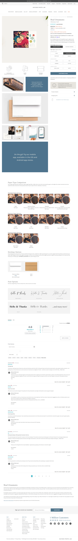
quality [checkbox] (9, 357)
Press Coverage (25, 530)
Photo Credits (24, 533)
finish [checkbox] (34, 357)
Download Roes (36, 527)
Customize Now (63, 73)
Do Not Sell (16, 518)
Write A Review (65, 338)
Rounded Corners (69, 46)
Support (8, 518)
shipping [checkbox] (38, 357)
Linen (56, 60)
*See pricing (52, 29)
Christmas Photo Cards (62, 16)
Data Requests (9, 530)
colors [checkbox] (18, 357)
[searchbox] (20, 347)
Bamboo (56, 63)
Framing (42, 527)
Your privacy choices (42, 538)
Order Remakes (9, 523)
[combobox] (11, 3)
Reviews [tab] (10, 319)
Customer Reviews (25, 524)
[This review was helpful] (66, 381)
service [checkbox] (14, 357)
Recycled (57, 56)
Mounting (43, 518)
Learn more (74, 49)
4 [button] (42, 476)
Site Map (8, 526)
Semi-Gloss (56, 68)
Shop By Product (36, 518)
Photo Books (43, 526)
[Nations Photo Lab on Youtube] (67, 524)
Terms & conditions (10, 538)
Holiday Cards (55, 16)
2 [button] (35, 476)
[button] (46, 326)
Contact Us (9, 520)
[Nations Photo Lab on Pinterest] (55, 524)
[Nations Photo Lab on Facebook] (51, 524)
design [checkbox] (26, 357)
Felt (69, 60)
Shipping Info (9, 524)
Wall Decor (43, 520)
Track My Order (9, 529)
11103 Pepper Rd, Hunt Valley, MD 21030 (29, 538)
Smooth (69, 56)
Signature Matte (69, 53)
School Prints (35, 526)
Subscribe (57, 510)
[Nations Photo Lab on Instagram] (63, 524)
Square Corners (56, 46)
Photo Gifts (43, 521)
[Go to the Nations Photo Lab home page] (39, 7)
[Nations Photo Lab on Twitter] (59, 524)
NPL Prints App (36, 529)
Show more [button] (43, 357)
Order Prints (35, 524)
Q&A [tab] (14, 319)
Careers (23, 520)
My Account (9, 527)
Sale (34, 523)
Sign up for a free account (8, 500)
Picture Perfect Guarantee (27, 523)
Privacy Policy (24, 529)
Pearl (56, 53)
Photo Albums (43, 523)
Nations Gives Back (25, 532)
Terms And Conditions (26, 527)
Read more (62, 369)
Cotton (69, 63)
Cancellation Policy (25, 526)
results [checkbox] (30, 357)
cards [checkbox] (22, 357)
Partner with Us (25, 521)
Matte (69, 68)
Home (51, 16)
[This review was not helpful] (68, 381)
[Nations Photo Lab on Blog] (70, 524)
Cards (42, 524)
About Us (23, 518)
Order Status (9, 521)
